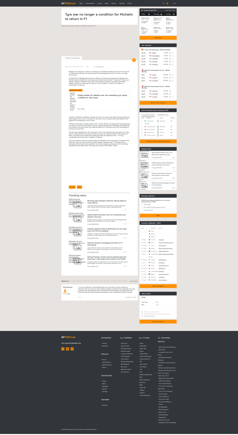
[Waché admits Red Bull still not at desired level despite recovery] (77, 214)
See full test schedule (158, 102)
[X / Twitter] (67, 348)
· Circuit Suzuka (162, 394)
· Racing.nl (104, 405)
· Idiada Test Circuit (163, 420)
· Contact (104, 343)
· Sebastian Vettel (125, 369)
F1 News (72, 187)
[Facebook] (62, 348)
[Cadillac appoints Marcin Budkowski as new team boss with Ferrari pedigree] (77, 229)
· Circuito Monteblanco (165, 402)
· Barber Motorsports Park (165, 378)
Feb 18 (143, 91)
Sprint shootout (144, 28)
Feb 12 (143, 77)
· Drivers (103, 381)
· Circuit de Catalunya (164, 383)
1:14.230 (168, 32)
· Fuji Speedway (162, 407)
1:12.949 (143, 22)
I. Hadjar (154, 53)
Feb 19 (143, 94)
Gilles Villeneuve (162, 259)
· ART (140, 361)
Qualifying (157, 27)
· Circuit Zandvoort (163, 396)
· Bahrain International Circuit (167, 368)
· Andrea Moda (143, 354)
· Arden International (145, 356)
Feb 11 (142, 75)
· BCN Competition (144, 380)
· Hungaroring (162, 417)
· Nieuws (103, 359)
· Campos (142, 393)
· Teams (103, 384)
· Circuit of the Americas (165, 391)
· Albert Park (161, 349)
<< (71, 58)
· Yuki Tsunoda (124, 372)
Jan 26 (143, 53)
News (81, 3)
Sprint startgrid (158, 18)
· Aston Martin (143, 364)
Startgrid (168, 19)
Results (113, 3)
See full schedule (158, 286)
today (68, 3)
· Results (104, 389)
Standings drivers (148, 115)
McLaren (162, 132)
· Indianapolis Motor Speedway (167, 422)
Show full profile (158, 321)
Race (167, 18)
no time (156, 23)
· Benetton (142, 382)
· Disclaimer (104, 346)
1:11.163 (156, 32)
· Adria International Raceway (167, 347)
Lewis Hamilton (90, 3)
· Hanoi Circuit (162, 412)
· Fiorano (160, 404)
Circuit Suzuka (162, 245)
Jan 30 (143, 64)
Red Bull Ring (162, 268)
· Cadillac (142, 390)
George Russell (151, 126)
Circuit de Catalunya (152, 50)
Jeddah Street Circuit (164, 251)
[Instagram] (72, 348)
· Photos (103, 367)
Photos (129, 3)
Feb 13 (143, 80)
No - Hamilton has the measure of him (154, 207)
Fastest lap (169, 27)
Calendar (122, 3)
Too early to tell (148, 210)
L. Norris (168, 22)
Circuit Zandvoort (163, 280)
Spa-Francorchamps (164, 274)
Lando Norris (150, 132)
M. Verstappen (156, 55)
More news (158, 37)
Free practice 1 (145, 18)
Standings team (163, 115)
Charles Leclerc (151, 135)
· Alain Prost (123, 343)
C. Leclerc (169, 30)
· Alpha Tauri (142, 348)
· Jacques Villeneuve (126, 354)
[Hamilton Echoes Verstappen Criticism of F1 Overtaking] (77, 242)
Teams (107, 3)
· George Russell (125, 351)
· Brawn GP (142, 387)
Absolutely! (147, 204)
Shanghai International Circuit (166, 242)
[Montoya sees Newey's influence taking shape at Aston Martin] (77, 201)
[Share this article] (134, 60)
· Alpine (141, 351)
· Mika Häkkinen (124, 364)
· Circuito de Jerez (163, 399)
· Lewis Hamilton (106, 362)
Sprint (155, 18)
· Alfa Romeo (143, 346)
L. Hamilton (155, 64)
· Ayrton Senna (124, 346)
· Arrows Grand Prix (144, 359)
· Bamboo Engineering (145, 374)
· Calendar (104, 391)
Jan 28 (143, 58)
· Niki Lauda (123, 367)
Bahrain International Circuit (154, 70)
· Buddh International (164, 381)
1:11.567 (143, 33)
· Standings (104, 386)
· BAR (140, 377)
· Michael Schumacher (126, 361)
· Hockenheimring (163, 415)
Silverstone (161, 271)
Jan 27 (143, 55)
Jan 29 (143, 61)
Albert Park (161, 239)
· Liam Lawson (124, 359)
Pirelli (79, 187)
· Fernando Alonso (125, 348)
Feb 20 (143, 96)
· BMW (141, 385)
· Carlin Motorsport (144, 395)
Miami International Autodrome (166, 254)
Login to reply (134, 281)
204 (68, 293)
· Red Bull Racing (106, 365)
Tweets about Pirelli (149, 316)
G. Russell (156, 22)
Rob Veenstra (100, 66)
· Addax (141, 343)
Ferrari (161, 129)
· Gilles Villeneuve (163, 409)
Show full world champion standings (158, 141)
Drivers (100, 3)
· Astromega (142, 367)
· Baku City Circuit (163, 376)
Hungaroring (162, 277)
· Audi (140, 372)
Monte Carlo (161, 262)
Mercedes (162, 121)
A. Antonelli (144, 21)
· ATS (140, 369)
